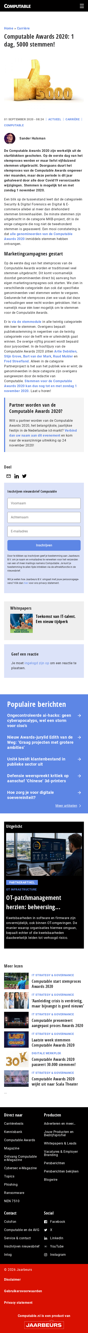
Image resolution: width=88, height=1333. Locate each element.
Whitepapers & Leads (60, 1143)
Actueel (54, 119)
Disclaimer (12, 1279)
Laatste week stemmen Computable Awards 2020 (53, 1042)
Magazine (11, 1148)
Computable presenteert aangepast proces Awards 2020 (57, 1023)
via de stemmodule (27, 322)
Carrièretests (14, 1124)
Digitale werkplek (46, 1053)
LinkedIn (56, 1238)
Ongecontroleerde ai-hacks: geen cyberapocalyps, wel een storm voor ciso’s (39, 720)
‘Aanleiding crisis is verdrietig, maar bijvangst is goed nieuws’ (58, 1003)
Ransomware (14, 1193)
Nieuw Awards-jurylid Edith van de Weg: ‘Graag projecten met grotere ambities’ (40, 742)
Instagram (58, 1255)
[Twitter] (24, 476)
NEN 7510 (11, 1201)
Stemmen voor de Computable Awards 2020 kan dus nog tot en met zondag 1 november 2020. (40, 386)
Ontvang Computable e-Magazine (20, 1158)
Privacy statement (18, 1303)
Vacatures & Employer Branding (61, 1153)
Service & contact (17, 1238)
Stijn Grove (12, 356)
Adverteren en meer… (60, 1124)
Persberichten (54, 1163)
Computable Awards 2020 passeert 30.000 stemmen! (54, 1062)
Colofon (10, 1222)
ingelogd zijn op (37, 663)
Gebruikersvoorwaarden (23, 1291)
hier (26, 583)
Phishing (11, 1185)
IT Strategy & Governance (53, 975)
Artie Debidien (65, 351)
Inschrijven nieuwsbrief (22, 1246)
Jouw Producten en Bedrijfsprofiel (59, 1133)
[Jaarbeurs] (44, 1323)
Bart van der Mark (37, 356)
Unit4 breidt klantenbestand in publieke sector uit (36, 762)
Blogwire (50, 1180)
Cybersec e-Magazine (20, 1168)
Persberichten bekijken (61, 1171)
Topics (9, 1176)
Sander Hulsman (32, 138)
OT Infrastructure (21, 889)
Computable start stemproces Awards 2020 (56, 983)
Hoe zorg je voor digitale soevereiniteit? (30, 795)
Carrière (23, 28)
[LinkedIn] (16, 476)
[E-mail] (8, 476)
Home (8, 28)
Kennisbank (13, 1132)
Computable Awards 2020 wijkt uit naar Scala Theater (55, 1081)
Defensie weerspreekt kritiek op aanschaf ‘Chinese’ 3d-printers (38, 778)
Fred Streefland (16, 361)
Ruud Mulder (63, 356)
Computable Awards (19, 1140)
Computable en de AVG (21, 1230)
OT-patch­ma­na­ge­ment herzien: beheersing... (33, 902)
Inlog (8, 1255)
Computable (14, 125)
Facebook (57, 1222)
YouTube (57, 1246)
